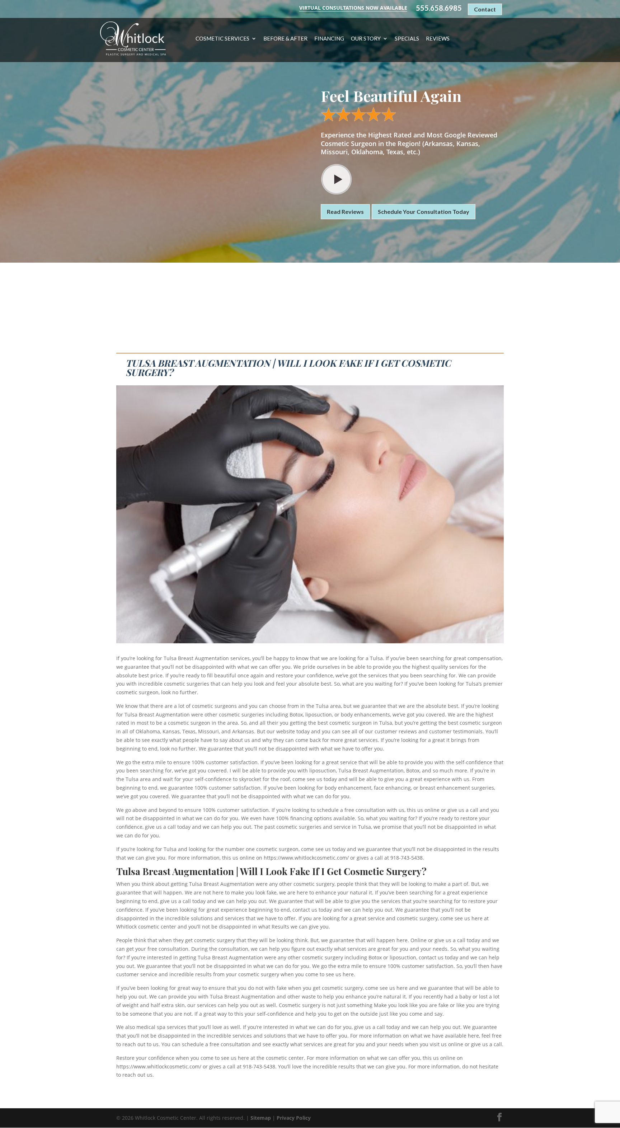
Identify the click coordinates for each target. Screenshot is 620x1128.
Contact (485, 9)
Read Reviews (345, 211)
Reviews (438, 39)
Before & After (285, 39)
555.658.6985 (439, 8)
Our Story (366, 39)
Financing (329, 39)
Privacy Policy (294, 1117)
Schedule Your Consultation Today (423, 211)
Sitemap (260, 1117)
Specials (407, 39)
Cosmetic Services (222, 39)
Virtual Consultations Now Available (353, 7)
